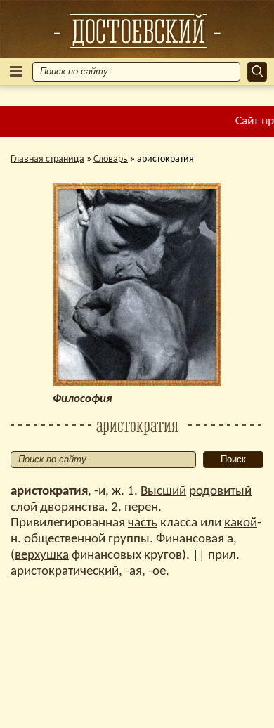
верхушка (42, 555)
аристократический (65, 571)
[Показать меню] (16, 71)
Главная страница (47, 159)
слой (24, 507)
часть (142, 523)
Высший (163, 491)
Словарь (110, 159)
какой (240, 523)
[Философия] (137, 31)
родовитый (220, 491)
